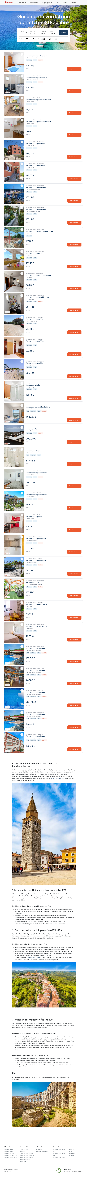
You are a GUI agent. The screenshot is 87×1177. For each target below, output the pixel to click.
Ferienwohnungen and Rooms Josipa (40, 231)
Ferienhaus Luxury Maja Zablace (38, 407)
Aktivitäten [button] (33, 3)
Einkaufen (39, 1149)
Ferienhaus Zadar (9, 1153)
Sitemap (71, 1155)
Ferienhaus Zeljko (32, 582)
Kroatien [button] (22, 3)
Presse (65, 3)
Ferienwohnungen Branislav (36, 56)
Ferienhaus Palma (32, 429)
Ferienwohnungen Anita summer (38, 100)
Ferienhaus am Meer (59, 1157)
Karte (57, 3)
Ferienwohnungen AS (34, 517)
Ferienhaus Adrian (33, 451)
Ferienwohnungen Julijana (36, 539)
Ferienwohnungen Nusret (35, 144)
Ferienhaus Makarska (10, 1157)
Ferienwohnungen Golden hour (38, 297)
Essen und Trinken (41, 1151)
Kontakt (73, 3)
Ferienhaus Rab (8, 1151)
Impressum (72, 1153)
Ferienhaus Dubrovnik (10, 1155)
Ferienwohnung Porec (26, 1153)
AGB (70, 1151)
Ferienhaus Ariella (33, 385)
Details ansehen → (74, 69)
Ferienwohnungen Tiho (35, 363)
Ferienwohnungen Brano (35, 648)
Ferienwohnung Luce (34, 253)
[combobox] (23, 32)
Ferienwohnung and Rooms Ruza (38, 275)
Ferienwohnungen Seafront (36, 473)
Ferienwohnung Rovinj (27, 1155)
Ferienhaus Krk (8, 1149)
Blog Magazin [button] (46, 3)
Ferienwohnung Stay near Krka (37, 626)
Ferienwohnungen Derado (36, 187)
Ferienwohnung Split (26, 1157)
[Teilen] (21, 54)
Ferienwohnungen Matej (35, 319)
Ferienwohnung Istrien (57, 778)
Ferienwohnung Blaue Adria (36, 604)
